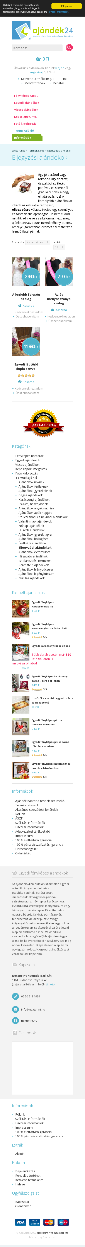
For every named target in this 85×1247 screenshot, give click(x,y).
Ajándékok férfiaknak (33, 486)
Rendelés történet (28, 1175)
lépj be (59, 68)
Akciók (19, 1154)
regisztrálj (36, 72)
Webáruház (18, 150)
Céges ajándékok (31, 495)
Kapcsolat (22, 1202)
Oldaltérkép (23, 853)
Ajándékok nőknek (31, 482)
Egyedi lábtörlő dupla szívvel (26, 366)
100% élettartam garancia (33, 840)
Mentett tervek (34, 83)
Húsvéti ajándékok (31, 530)
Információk (22, 138)
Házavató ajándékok (33, 556)
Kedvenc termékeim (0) (37, 79)
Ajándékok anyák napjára (36, 508)
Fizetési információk (29, 827)
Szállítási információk (30, 823)
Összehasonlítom (27, 316)
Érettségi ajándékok (32, 543)
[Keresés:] (69, 47)
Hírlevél (20, 1184)
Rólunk (20, 814)
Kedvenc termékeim (29, 1180)
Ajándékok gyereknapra (35, 534)
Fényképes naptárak (28, 96)
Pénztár (58, 83)
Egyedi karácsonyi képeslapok (51, 645)
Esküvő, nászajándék (33, 504)
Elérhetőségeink (26, 849)
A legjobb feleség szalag (26, 296)
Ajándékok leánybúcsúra (36, 569)
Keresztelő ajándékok (34, 565)
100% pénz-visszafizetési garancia (39, 844)
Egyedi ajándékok (26, 103)
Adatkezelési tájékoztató (32, 831)
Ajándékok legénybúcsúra (36, 574)
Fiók (64, 79)
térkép (50, 984)
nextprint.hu (29, 1021)
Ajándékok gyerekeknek (35, 491)
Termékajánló (24, 131)
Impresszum (24, 836)
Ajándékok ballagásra (34, 539)
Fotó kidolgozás (25, 124)
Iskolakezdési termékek (35, 561)
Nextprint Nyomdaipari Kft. (52, 1232)
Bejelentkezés (25, 1171)
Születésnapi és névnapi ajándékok (43, 517)
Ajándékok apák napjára (36, 513)
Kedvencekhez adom (29, 312)
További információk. (58, 11)
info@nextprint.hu (33, 1009)
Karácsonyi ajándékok (34, 499)
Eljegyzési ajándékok (59, 150)
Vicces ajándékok (26, 110)
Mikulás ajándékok (32, 578)
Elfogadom (66, 6)
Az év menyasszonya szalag (59, 298)
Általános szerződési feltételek (36, 809)
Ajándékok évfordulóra (35, 552)
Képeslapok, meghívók (28, 117)
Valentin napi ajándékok (35, 521)
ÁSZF (19, 818)
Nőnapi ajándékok (31, 526)
